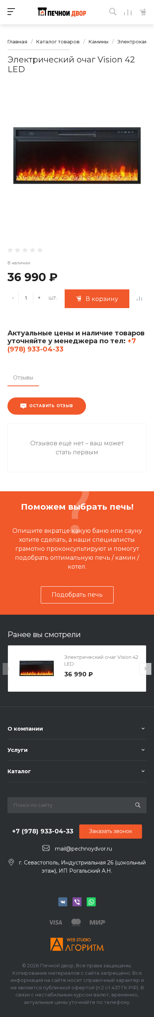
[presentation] (9, 669)
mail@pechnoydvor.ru (83, 848)
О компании (25, 728)
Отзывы (23, 377)
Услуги (17, 750)
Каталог (19, 771)
